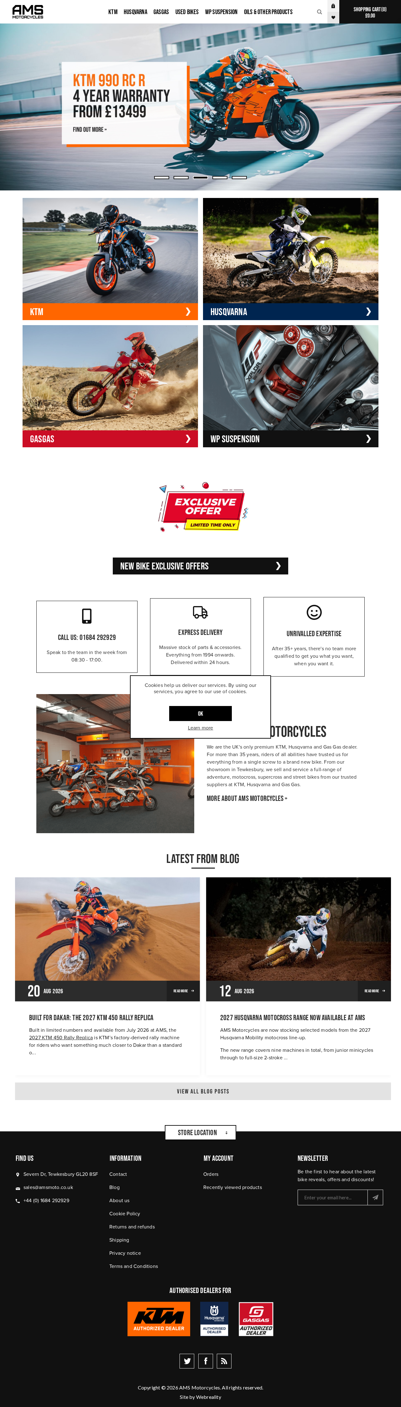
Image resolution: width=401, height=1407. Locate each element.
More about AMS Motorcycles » (247, 798)
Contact (118, 1174)
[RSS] (224, 1361)
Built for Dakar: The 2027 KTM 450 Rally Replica (91, 1017)
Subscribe (375, 1197)
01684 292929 (98, 637)
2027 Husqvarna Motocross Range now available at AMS (292, 1017)
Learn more (200, 727)
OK (200, 713)
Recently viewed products (232, 1187)
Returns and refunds (132, 1226)
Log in (338, 5)
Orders (210, 1174)
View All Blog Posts (203, 1091)
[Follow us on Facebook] (205, 1361)
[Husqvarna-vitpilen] (200, 106)
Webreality (208, 1397)
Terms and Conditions (133, 1266)
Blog (114, 1187)
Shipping (119, 1239)
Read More (181, 991)
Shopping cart (369, 12)
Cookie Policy (124, 1213)
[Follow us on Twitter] (187, 1361)
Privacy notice (125, 1253)
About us (119, 1200)
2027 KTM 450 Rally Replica (61, 1037)
